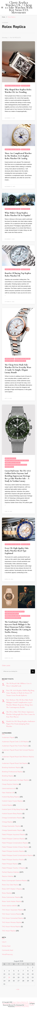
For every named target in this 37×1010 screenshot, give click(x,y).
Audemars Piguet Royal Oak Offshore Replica (18, 757)
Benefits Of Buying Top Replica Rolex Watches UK (18, 274)
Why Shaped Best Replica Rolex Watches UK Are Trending (18, 90)
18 (9, 977)
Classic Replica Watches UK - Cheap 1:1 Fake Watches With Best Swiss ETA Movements (18, 1002)
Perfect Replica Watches (12, 85)
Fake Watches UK (8, 793)
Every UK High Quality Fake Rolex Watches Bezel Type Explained (17, 551)
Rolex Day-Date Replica (10, 885)
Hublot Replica (7, 805)
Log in (4, 942)
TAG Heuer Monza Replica (11, 927)
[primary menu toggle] (2, 7)
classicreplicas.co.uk (9, 788)
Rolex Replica (26, 85)
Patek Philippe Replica (11, 613)
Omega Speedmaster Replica (12, 830)
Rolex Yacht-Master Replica (11, 901)
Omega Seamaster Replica (11, 826)
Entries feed (6, 946)
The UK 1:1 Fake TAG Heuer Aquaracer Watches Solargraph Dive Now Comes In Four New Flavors (20, 714)
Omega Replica (9, 358)
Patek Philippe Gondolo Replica (13, 851)
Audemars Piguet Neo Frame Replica (15, 746)
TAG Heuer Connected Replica (12, 918)
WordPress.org (7, 954)
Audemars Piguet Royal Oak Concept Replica (18, 750)
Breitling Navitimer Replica (11, 767)
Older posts (6, 665)
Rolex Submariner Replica (12, 618)
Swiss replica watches (9, 906)
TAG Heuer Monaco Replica (11, 922)
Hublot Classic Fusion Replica (12, 801)
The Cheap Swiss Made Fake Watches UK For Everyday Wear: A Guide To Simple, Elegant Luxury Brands (18, 369)
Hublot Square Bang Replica (12, 814)
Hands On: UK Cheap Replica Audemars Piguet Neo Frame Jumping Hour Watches (20, 723)
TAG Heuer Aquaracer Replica (12, 910)
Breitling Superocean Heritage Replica (16, 460)
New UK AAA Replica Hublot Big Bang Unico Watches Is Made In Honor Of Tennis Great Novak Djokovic (20, 692)
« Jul (17, 989)
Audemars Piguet (8, 737)
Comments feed (7, 950)
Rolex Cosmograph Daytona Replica (15, 464)
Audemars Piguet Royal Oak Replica (14, 763)
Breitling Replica (10, 458)
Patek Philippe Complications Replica (15, 843)
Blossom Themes (29, 1005)
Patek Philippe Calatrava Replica (13, 839)
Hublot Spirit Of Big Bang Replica (14, 809)
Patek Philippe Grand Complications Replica (17, 855)
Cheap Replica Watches (10, 784)
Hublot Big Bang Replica (10, 797)
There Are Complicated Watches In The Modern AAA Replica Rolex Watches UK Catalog (18, 156)
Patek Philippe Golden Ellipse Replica (15, 847)
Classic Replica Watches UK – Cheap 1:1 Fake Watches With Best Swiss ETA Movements (18, 7)
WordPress (18, 1006)
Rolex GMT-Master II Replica (12, 889)
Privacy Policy (25, 1006)
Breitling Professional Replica (12, 772)
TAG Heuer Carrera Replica (11, 914)
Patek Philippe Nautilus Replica (14, 611)
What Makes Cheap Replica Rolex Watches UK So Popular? (18, 214)
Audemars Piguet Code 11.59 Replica (15, 742)
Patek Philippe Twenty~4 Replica (13, 868)
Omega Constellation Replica (12, 818)
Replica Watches (8, 876)
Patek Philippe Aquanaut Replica (13, 834)
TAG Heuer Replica (20, 360)
